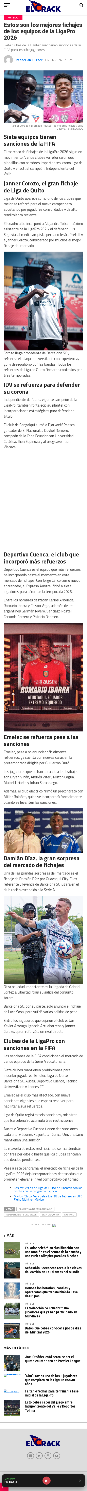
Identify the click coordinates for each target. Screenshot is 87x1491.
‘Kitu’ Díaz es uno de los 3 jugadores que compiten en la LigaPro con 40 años (51, 1380)
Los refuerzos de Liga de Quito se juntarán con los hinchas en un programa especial (48, 1189)
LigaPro (69, 1214)
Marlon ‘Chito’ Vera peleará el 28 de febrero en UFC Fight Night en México (48, 1198)
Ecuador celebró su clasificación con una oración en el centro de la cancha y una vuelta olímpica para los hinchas (53, 1252)
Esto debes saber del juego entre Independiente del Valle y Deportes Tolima (50, 1406)
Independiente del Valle (21, 1214)
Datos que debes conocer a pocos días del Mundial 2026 (53, 1330)
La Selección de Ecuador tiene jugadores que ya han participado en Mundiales (51, 1312)
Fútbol (29, 1243)
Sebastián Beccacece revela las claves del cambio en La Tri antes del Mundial (53, 1270)
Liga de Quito (50, 1214)
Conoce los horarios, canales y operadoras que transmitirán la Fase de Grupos (51, 1292)
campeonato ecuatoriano (35, 1209)
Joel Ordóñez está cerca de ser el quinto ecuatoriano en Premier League (52, 1359)
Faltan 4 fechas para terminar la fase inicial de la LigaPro (51, 1393)
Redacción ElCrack (29, 59)
